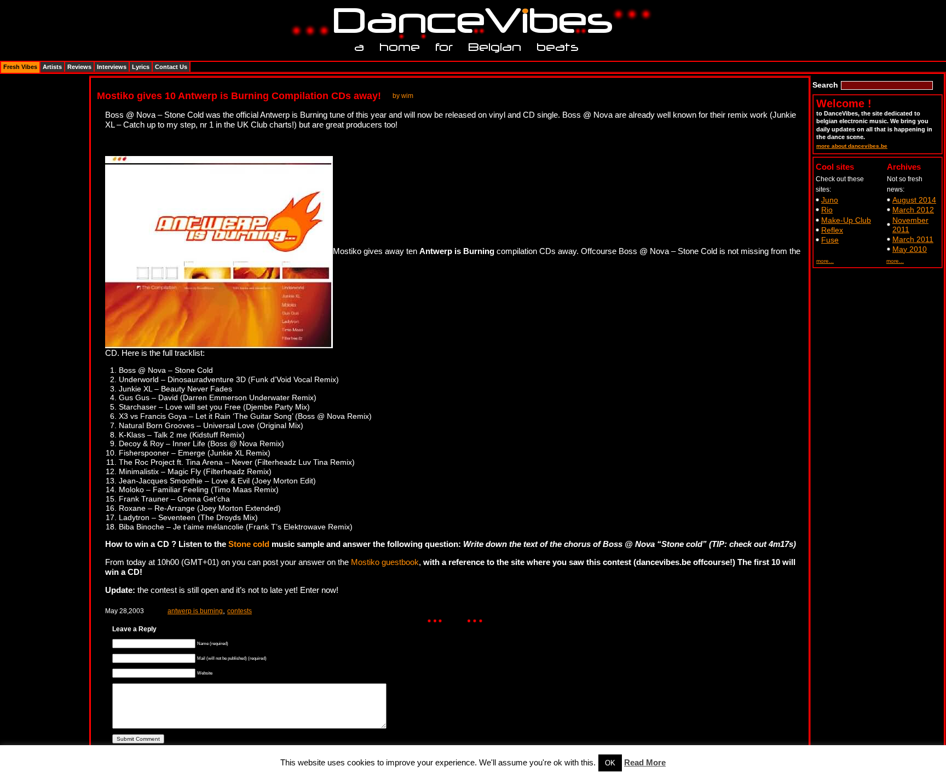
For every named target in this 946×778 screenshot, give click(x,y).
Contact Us (171, 67)
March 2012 (913, 209)
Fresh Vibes (20, 67)
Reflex (832, 230)
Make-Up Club (846, 220)
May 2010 (909, 249)
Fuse (830, 239)
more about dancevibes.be (851, 146)
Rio (827, 209)
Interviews (111, 67)
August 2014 (914, 199)
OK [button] (610, 763)
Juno (829, 199)
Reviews (79, 67)
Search (825, 84)
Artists (52, 67)
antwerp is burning (195, 611)
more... (825, 261)
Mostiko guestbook (385, 562)
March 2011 (912, 239)
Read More (645, 762)
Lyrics (140, 67)
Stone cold (248, 544)
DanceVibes (469, 21)
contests (239, 611)
